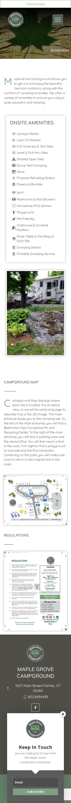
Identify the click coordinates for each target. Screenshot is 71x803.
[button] (57, 19)
